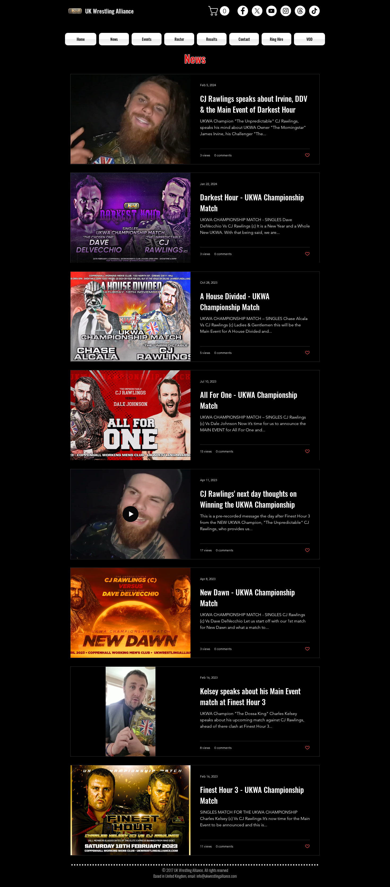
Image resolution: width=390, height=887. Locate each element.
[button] (220, 11)
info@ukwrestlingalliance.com (217, 876)
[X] (257, 11)
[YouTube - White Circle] (271, 11)
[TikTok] (314, 11)
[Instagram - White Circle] (285, 11)
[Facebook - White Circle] (242, 11)
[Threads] (300, 11)
